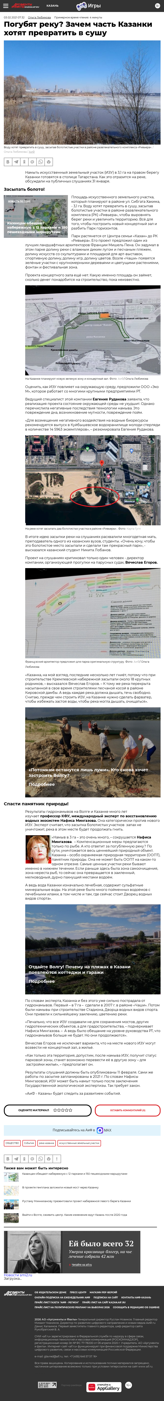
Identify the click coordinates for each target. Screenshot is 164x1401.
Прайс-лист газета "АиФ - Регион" (57, 1302)
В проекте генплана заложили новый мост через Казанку (60, 1187)
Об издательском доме (50, 1292)
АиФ (32, 151)
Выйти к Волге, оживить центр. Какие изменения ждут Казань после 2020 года (74, 1214)
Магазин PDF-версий (103, 1292)
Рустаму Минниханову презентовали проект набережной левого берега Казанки (76, 1201)
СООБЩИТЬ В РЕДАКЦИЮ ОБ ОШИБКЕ (136, 1307)
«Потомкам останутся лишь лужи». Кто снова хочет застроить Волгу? (88, 772)
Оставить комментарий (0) (127, 1110)
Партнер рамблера (71, 1385)
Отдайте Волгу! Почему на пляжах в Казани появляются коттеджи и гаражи (79, 969)
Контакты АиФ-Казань (136, 1297)
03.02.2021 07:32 (14, 17)
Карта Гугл (134, 528)
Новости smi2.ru (18, 1275)
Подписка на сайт (106, 1297)
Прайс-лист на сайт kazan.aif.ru (104, 1302)
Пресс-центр (78, 1292)
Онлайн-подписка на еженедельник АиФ (62, 1297)
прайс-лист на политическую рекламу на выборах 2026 (72, 1307)
